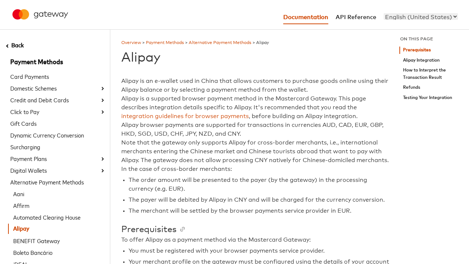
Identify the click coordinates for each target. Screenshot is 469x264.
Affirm (21, 205)
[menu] (421, 16)
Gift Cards (23, 123)
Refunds (411, 87)
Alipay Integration (421, 60)
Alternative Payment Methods (47, 182)
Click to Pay (24, 111)
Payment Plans (28, 158)
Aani (18, 194)
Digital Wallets (28, 170)
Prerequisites (417, 50)
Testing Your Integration (427, 97)
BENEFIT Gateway (36, 240)
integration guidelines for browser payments (185, 116)
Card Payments (29, 76)
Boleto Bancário (32, 252)
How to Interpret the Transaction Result (424, 74)
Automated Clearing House (47, 217)
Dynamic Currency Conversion (47, 135)
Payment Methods (36, 62)
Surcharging (25, 147)
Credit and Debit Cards (39, 100)
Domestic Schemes (33, 88)
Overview (131, 43)
